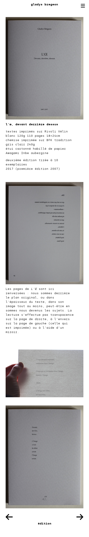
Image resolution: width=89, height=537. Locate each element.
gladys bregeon (44, 4)
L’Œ (34, 288)
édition (44, 523)
